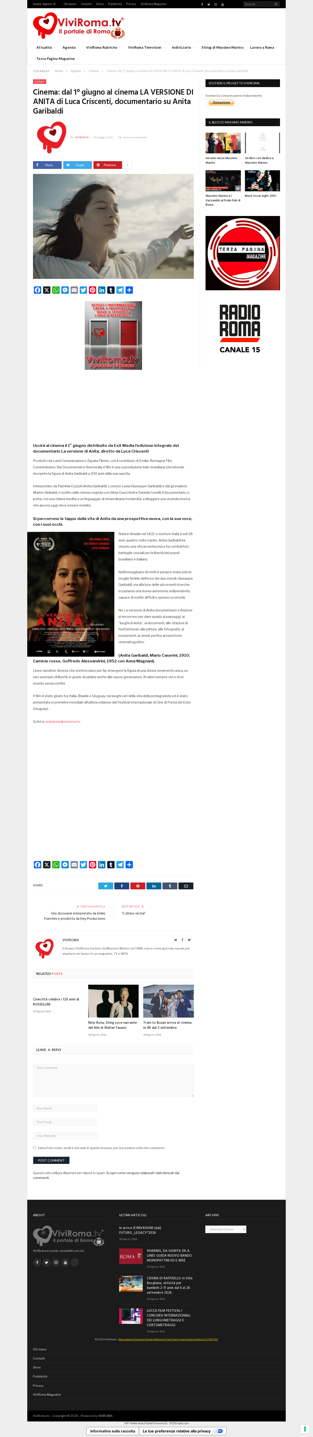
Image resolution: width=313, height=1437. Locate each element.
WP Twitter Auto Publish (139, 1423)
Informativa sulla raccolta (112, 1431)
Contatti (86, 4)
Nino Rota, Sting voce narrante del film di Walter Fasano (112, 1025)
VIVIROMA (105, 1416)
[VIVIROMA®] (79, 25)
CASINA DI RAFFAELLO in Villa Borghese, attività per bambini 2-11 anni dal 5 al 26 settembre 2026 (169, 1285)
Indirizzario (181, 47)
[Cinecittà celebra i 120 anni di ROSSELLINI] (58, 989)
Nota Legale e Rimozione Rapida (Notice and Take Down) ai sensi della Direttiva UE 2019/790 (168, 1339)
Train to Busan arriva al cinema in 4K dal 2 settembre (167, 1025)
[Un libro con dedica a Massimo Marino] (262, 143)
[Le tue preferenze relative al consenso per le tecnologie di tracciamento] (305, 1429)
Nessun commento (135, 137)
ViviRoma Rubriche (101, 47)
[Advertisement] (113, 404)
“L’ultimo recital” (134, 913)
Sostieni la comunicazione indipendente (234, 95)
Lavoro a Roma (262, 47)
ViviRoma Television (145, 47)
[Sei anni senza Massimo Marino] (223, 143)
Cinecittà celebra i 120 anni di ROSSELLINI (56, 1002)
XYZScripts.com (179, 1423)
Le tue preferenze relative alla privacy (177, 1431)
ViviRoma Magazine (153, 4)
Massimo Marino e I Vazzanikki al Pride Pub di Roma (223, 200)
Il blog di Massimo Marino (223, 47)
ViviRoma (82, 137)
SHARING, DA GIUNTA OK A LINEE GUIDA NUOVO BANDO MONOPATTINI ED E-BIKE (169, 1256)
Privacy (131, 4)
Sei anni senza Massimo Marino (221, 160)
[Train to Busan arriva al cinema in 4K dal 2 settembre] (168, 1001)
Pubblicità (115, 4)
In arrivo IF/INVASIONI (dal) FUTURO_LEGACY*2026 (140, 1230)
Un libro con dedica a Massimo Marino (259, 160)
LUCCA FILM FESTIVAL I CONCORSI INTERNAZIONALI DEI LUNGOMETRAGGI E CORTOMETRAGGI (168, 1318)
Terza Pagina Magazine (55, 58)
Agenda (69, 47)
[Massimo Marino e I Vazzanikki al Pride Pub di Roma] (223, 180)
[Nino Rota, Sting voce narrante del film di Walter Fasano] (113, 1001)
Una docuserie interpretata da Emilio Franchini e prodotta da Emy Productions (74, 916)
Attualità (44, 47)
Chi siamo (70, 4)
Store (100, 4)
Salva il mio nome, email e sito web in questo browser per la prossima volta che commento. (101, 1148)
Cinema (39, 81)
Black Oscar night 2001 (260, 196)
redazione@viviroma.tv (62, 722)
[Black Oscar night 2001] (262, 180)
